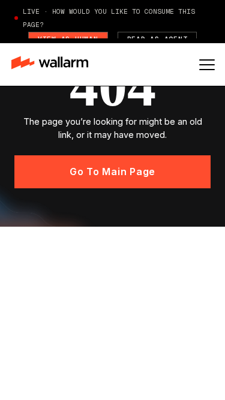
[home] (55, 64)
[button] (207, 65)
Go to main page (112, 172)
